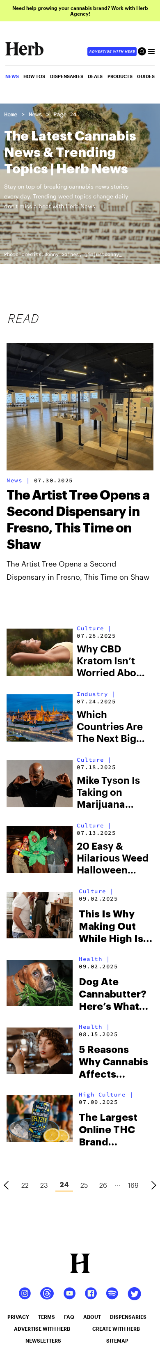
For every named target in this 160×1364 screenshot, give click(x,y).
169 (133, 1185)
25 (84, 1185)
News (35, 114)
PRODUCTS (120, 76)
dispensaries (128, 1317)
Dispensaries (66, 76)
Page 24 (64, 114)
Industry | (96, 694)
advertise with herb (112, 51)
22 (25, 1185)
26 (103, 1185)
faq (69, 1317)
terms (46, 1317)
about (92, 1317)
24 (64, 1185)
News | (18, 480)
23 (44, 1185)
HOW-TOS (34, 76)
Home (10, 114)
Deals (95, 76)
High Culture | (106, 1094)
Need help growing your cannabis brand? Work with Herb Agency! (80, 10)
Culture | (94, 628)
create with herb (116, 1329)
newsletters (43, 1340)
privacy (18, 1317)
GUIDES (146, 76)
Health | (94, 959)
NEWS (12, 76)
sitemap (117, 1340)
